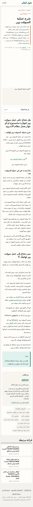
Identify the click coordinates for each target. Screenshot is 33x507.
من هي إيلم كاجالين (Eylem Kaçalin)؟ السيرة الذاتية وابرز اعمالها (10, 449)
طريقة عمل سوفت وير (23, 427)
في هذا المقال (16, 109)
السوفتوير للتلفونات (20, 409)
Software (14, 320)
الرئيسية (28, 10)
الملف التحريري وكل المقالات (20, 402)
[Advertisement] (16, 69)
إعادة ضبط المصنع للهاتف (17, 300)
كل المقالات (27, 490)
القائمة (4, 3)
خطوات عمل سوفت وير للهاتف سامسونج (18, 412)
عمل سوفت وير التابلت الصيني (21, 430)
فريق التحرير (6, 490)
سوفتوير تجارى (25, 416)
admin (24, 47)
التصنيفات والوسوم (17, 490)
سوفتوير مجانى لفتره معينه (11, 419)
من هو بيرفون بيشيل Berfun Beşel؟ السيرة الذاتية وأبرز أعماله (11, 461)
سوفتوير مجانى (25, 419)
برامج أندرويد (21, 10)
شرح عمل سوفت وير (23, 423)
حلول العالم (27, 2)
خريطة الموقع (16, 494)
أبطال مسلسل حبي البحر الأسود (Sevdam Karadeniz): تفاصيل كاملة (11, 475)
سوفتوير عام (15, 416)
